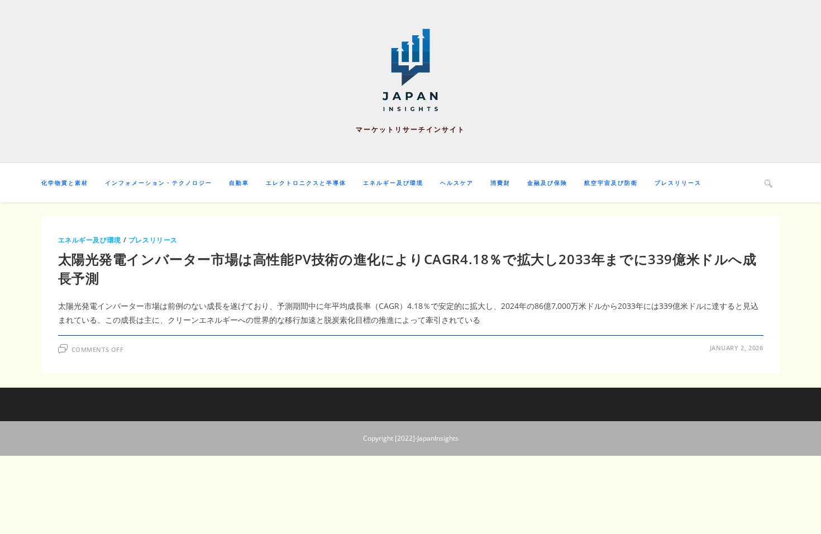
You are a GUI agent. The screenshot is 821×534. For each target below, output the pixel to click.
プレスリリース (153, 240)
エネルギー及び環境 (89, 240)
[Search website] (768, 183)
